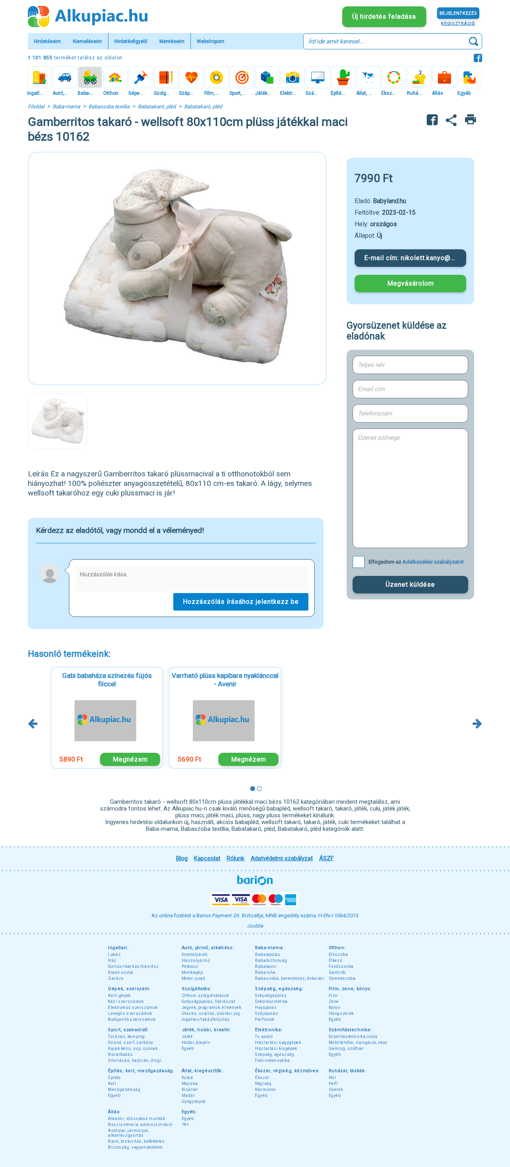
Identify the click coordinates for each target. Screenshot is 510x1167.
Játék (187, 1036)
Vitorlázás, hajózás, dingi (134, 1060)
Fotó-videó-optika (272, 1060)
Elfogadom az (416, 562)
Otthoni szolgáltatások (205, 995)
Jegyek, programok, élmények (211, 1007)
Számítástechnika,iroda (353, 1036)
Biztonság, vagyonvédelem (135, 1147)
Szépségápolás (270, 995)
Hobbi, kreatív (196, 1042)
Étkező (336, 960)
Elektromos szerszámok (132, 1007)
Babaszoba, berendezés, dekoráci (290, 978)
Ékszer (262, 1077)
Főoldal (36, 107)
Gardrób (337, 972)
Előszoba (338, 954)
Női (332, 1077)
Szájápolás (266, 1013)
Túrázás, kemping (126, 1036)
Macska (190, 1083)
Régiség (263, 1083)
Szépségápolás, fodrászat (208, 1001)
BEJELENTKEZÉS (458, 13)
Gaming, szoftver (346, 1048)
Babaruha (265, 972)
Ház (112, 960)
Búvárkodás (120, 1054)
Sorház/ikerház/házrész (133, 966)
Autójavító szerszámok (131, 1019)
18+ (185, 1124)
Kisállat (190, 1089)
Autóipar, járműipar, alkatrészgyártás (128, 1133)
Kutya (187, 1077)
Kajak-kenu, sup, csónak (133, 1048)
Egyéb (335, 1019)
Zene (334, 1001)
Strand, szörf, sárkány (130, 1042)
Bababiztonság (271, 960)
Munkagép (192, 972)
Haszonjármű (196, 960)
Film (333, 995)
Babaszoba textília (108, 107)
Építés (114, 1077)
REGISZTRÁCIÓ (458, 23)
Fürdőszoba (341, 966)
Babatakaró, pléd (157, 107)
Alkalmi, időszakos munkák (136, 1118)
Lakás (114, 954)
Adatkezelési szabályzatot (433, 562)
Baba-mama (66, 107)
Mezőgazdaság (124, 1089)
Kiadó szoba (120, 972)
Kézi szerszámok (125, 1001)
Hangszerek (341, 1013)
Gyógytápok (194, 1101)
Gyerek (336, 1089)
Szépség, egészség (274, 1054)
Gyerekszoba (342, 978)
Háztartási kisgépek (276, 1048)
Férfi (333, 1083)
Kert (112, 1083)
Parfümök (265, 1019)
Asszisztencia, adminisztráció (140, 1124)
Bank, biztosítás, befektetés (136, 1141)
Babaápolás (267, 954)
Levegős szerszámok (130, 1013)
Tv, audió (264, 1036)
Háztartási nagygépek (278, 1042)
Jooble (255, 926)
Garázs (116, 978)
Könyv (335, 1007)
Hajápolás (266, 1007)
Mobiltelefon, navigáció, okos (358, 1042)
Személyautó (195, 954)
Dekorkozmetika (271, 1001)
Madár (188, 1095)
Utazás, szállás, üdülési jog (211, 1013)
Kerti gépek (119, 995)
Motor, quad (194, 978)
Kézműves (265, 1089)
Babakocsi (266, 966)
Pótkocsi (190, 966)
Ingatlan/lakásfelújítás (206, 1019)
